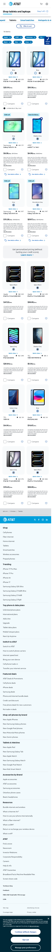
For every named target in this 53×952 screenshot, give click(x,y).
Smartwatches (9, 550)
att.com (5, 511)
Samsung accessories (11, 788)
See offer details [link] (7, 165)
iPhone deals (8, 687)
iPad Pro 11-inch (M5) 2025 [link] (36, 296)
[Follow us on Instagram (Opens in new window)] (42, 519)
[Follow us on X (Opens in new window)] (34, 519)
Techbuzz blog (8, 886)
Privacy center (31, 912)
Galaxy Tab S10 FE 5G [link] (10, 213)
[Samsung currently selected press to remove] (34, 37)
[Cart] (41, 4)
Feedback (6, 890)
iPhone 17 (6, 582)
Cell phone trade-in (10, 664)
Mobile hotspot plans (11, 632)
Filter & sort (27, 26)
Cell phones (7, 532)
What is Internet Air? (11, 811)
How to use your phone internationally (18, 816)
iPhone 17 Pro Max (10, 569)
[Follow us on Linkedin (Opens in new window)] (46, 519)
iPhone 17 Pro (8, 573)
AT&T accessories (10, 784)
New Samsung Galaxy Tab (13, 751)
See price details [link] (7, 97)
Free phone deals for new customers (17, 705)
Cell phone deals (9, 683)
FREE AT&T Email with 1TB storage (14, 895)
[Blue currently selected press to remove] (20, 42)
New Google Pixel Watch (12, 765)
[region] (13, 78)
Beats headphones (10, 797)
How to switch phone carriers (14, 651)
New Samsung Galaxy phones (14, 724)
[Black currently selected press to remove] (9, 42)
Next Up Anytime (9, 636)
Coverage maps (8, 912)
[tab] (12, 20)
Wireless (13, 511)
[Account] (47, 4)
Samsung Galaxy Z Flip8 (12, 599)
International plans (10, 614)
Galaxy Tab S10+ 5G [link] (34, 213)
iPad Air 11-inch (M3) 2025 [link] (11, 481)
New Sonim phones (10, 737)
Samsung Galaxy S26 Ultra (13, 586)
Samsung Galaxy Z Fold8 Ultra (14, 591)
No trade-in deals (10, 709)
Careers (6, 861)
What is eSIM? (8, 824)
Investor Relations (10, 852)
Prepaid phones (9, 559)
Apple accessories (10, 779)
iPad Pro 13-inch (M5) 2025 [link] (11, 296)
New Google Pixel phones (13, 728)
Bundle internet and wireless (14, 807)
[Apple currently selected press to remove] (10, 37)
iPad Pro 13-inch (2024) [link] (35, 481)
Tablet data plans (10, 627)
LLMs (4, 899)
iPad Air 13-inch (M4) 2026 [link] (36, 81)
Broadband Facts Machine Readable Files (19, 874)
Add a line (6, 619)
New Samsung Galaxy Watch (14, 760)
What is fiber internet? (11, 820)
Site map (5, 908)
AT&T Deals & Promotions (13, 678)
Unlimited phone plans (11, 610)
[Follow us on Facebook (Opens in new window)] (38, 519)
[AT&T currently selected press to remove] (21, 37)
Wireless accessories (11, 554)
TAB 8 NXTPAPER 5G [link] (34, 358)
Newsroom (7, 848)
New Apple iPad (9, 747)
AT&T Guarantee (9, 870)
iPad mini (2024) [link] (8, 358)
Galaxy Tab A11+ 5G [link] (9, 147)
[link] (13, 77)
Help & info (7, 865)
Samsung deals (9, 692)
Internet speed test (10, 655)
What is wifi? (8, 833)
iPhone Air (7, 578)
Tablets (6, 545)
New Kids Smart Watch (12, 769)
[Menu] (4, 4)
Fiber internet (8, 537)
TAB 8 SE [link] (6, 419)
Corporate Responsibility (12, 857)
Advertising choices (33, 908)
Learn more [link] (26, 255)
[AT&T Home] (15, 4)
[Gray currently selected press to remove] (31, 42)
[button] (42, 12)
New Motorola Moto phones (14, 732)
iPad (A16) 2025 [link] (33, 419)
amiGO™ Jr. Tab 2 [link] (33, 147)
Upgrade (6, 623)
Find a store (7, 844)
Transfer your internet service (14, 668)
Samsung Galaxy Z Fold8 (12, 595)
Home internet (9, 541)
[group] (25, 527)
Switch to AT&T (9, 646)
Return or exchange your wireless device (18, 829)
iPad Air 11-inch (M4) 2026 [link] (11, 81)
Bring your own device (11, 659)
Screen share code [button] (10, 879)
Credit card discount (11, 700)
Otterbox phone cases (11, 792)
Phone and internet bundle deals (15, 696)
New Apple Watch (10, 756)
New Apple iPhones (10, 719)
